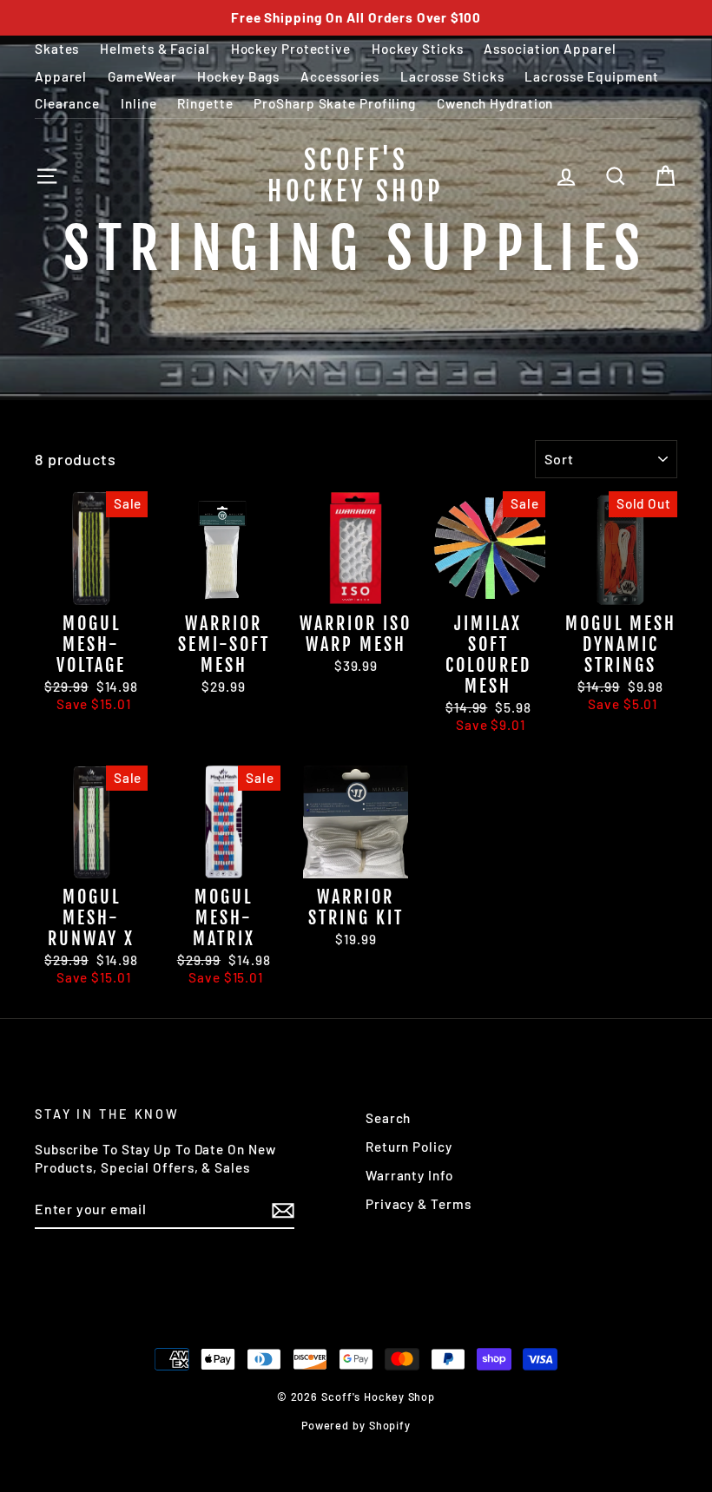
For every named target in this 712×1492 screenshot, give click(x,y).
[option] (356, 18)
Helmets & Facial (154, 48)
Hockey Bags (238, 76)
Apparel (61, 76)
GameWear (142, 76)
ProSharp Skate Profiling (335, 103)
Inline (138, 103)
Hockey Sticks (418, 48)
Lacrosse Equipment (591, 76)
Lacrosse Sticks (452, 76)
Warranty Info (409, 1175)
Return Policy (409, 1146)
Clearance (67, 103)
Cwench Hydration (495, 103)
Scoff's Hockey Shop (356, 175)
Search (388, 1118)
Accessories (339, 76)
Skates (57, 48)
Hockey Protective (291, 48)
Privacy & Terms (418, 1204)
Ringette (205, 103)
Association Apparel (550, 48)
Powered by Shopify (356, 1425)
